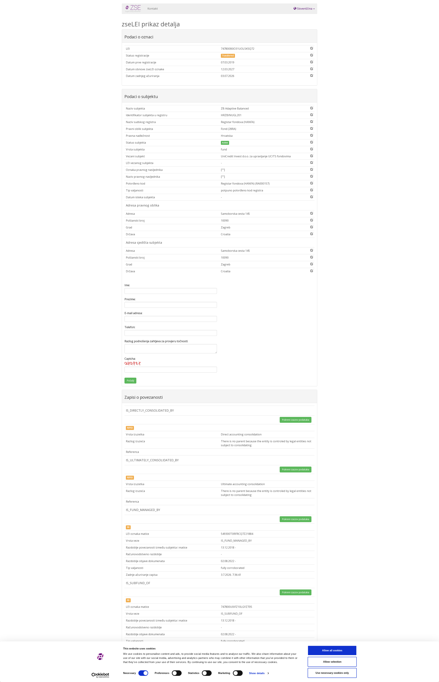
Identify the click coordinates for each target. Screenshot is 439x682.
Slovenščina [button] (304, 8)
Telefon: (129, 327)
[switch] (177, 673)
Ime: (127, 285)
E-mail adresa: (133, 313)
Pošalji (130, 380)
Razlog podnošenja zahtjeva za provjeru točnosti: (156, 341)
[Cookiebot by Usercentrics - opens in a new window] (100, 675)
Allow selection (332, 661)
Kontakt (152, 8)
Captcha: (129, 359)
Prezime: (129, 299)
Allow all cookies (332, 650)
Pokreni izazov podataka (295, 419)
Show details (257, 673)
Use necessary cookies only (332, 672)
